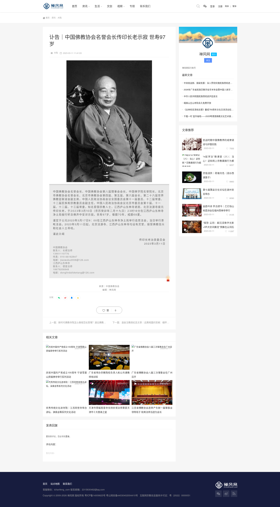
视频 (119, 6)
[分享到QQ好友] (71, 297)
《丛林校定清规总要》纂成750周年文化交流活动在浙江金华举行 (209, 109)
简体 (227, 6)
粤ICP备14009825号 (95, 495)
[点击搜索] (198, 6)
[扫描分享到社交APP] (59, 297)
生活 (97, 6)
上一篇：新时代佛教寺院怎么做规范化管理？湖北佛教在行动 (79, 322)
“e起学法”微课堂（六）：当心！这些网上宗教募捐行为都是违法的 (218, 158)
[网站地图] (234, 493)
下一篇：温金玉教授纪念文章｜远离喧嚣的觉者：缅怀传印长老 (140, 322)
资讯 (85, 6)
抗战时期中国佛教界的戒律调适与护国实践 (218, 142)
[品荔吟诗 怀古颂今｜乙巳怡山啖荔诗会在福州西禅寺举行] (192, 210)
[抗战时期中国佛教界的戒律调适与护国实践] (192, 144)
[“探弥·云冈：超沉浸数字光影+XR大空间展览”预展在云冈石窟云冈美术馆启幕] (192, 227)
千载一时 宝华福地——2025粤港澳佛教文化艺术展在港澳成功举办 (209, 116)
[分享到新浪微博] (65, 297)
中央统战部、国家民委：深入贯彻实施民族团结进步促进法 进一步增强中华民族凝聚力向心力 (209, 82)
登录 (67, 436)
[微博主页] (226, 493)
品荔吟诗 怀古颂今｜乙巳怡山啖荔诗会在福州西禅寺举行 (218, 208)
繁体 (234, 6)
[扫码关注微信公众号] (205, 6)
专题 (132, 6)
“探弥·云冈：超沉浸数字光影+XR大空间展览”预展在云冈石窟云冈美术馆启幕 (218, 224)
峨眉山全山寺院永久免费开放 (197, 102)
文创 (109, 6)
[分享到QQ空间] (78, 297)
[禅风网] (56, 6)
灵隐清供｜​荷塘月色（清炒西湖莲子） (218, 175)
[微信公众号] (218, 493)
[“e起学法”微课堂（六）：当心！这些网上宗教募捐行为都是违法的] (192, 160)
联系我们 (145, 6)
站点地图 (55, 483)
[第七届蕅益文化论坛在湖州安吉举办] (192, 193)
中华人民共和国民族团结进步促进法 (200, 96)
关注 (208, 60)
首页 (74, 6)
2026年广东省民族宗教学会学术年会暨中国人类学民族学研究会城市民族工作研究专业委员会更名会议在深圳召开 (209, 89)
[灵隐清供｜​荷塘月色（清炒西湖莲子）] (192, 177)
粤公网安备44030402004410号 (122, 495)
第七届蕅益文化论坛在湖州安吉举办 (218, 191)
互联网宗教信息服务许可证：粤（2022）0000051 (165, 495)
